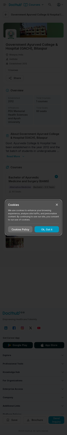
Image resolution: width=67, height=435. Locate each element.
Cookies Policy (20, 229)
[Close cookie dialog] (57, 205)
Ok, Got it (46, 229)
